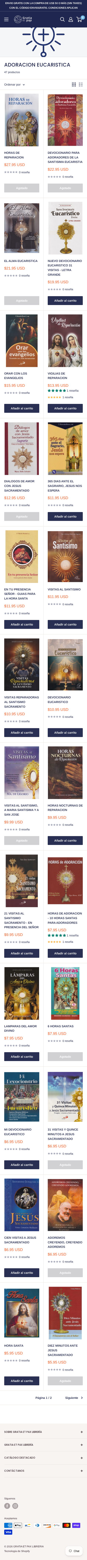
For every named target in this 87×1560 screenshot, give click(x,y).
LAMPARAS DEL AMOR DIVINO (20, 1029)
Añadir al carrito (65, 300)
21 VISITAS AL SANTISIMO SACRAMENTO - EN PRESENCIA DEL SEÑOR (21, 920)
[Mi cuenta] (71, 19)
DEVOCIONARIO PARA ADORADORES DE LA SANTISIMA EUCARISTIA (65, 157)
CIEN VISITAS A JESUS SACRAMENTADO (20, 1240)
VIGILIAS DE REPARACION (57, 376)
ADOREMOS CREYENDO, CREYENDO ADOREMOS (65, 1242)
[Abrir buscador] (62, 19)
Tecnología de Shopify (17, 1551)
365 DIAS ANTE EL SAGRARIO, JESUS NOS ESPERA (65, 486)
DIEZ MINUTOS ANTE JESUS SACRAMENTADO (63, 1350)
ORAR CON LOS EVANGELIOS (15, 376)
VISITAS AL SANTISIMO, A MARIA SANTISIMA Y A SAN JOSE (21, 810)
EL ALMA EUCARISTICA (21, 261)
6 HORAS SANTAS (60, 1026)
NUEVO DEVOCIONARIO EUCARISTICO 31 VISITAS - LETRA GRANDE (65, 267)
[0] (79, 19)
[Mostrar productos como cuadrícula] (74, 84)
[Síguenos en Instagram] (15, 1506)
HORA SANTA (13, 1345)
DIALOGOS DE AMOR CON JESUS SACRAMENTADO (19, 486)
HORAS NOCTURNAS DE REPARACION (65, 808)
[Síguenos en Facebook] (7, 1506)
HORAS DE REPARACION (14, 155)
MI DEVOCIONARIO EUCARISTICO (17, 1132)
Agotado (21, 188)
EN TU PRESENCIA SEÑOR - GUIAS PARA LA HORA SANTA (19, 594)
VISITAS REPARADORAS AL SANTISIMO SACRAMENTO (21, 702)
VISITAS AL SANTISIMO (64, 589)
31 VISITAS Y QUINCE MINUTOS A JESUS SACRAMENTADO (63, 1134)
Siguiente (71, 1397)
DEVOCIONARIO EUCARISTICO (59, 700)
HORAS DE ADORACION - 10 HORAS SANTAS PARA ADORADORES (65, 918)
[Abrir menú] (6, 19)
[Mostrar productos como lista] (81, 84)
